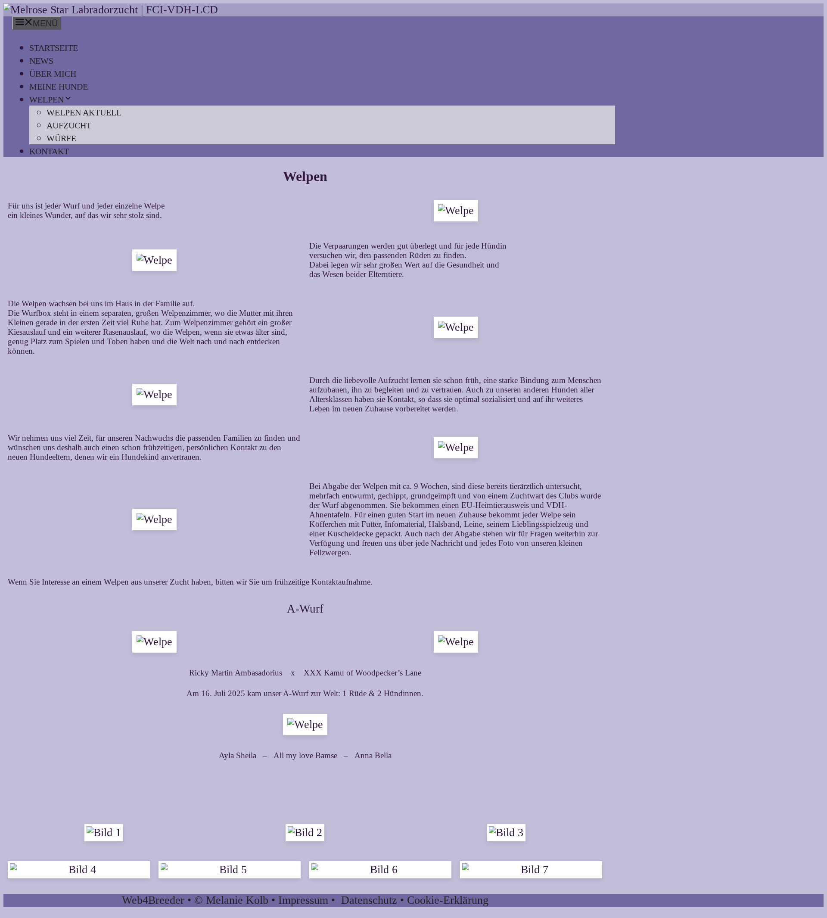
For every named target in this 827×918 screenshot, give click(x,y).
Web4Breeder (153, 900)
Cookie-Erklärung (447, 900)
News (41, 60)
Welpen (46, 99)
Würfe (61, 138)
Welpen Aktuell (84, 112)
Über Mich (52, 73)
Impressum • (309, 900)
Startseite (53, 48)
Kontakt (49, 151)
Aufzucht (69, 125)
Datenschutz (369, 900)
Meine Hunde (58, 86)
